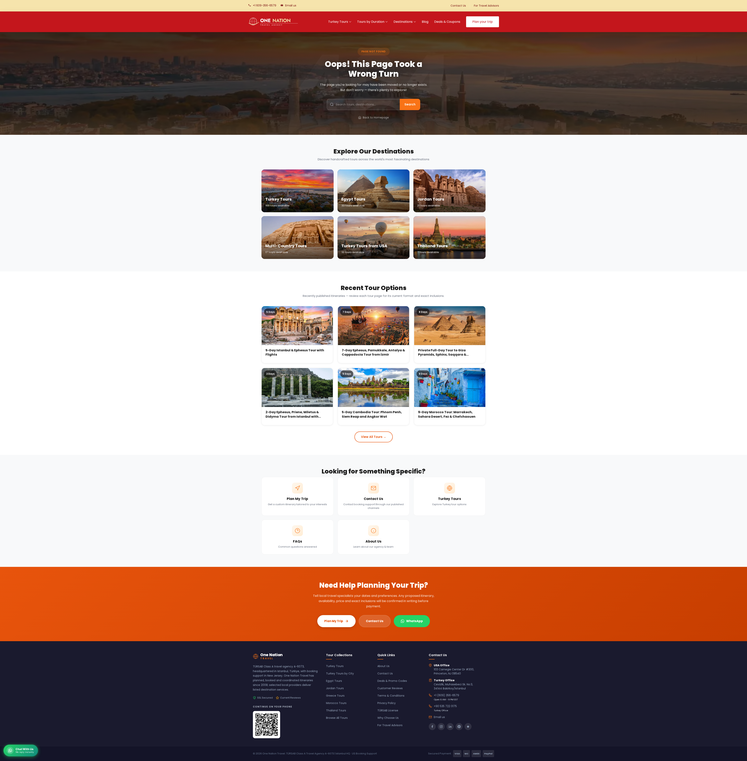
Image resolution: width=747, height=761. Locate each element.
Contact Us (458, 6)
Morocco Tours (336, 703)
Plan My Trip (333, 621)
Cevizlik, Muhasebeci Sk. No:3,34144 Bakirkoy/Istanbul (453, 686)
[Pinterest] (459, 726)
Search (410, 104)
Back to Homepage (376, 117)
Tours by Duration (370, 21)
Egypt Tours (334, 681)
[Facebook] (432, 726)
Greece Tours (335, 696)
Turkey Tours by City (340, 673)
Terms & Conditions (390, 696)
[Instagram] (441, 726)
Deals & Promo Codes (392, 681)
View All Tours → (373, 437)
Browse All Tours (337, 718)
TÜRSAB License (387, 710)
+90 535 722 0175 (445, 706)
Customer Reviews (390, 688)
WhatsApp (414, 621)
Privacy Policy (386, 703)
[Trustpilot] (468, 726)
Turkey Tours (338, 21)
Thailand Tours (336, 710)
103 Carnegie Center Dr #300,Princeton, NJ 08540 (454, 671)
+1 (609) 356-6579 (446, 695)
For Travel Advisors (486, 6)
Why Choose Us (388, 718)
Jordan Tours (335, 688)
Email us (290, 5)
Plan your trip (482, 21)
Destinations (403, 21)
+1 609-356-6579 (264, 5)
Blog (425, 21)
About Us (383, 666)
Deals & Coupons (447, 21)
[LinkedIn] (450, 726)
